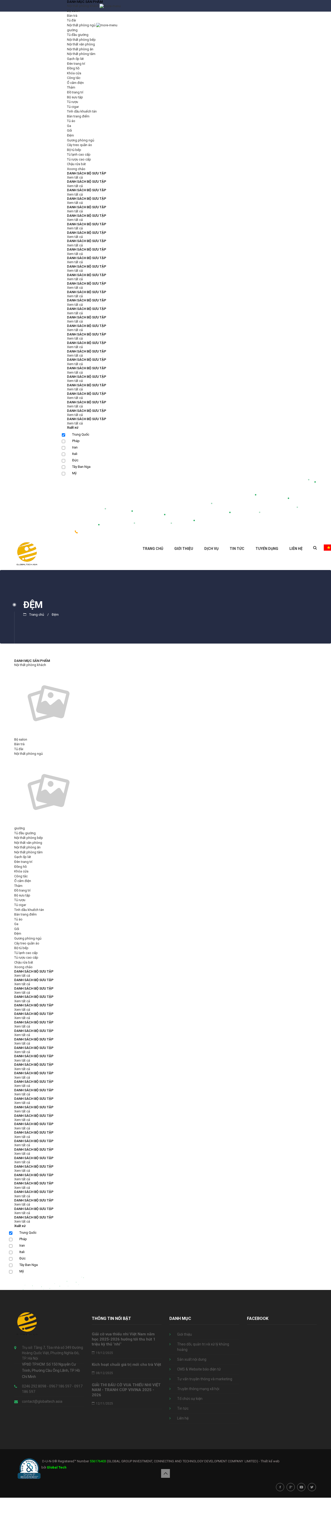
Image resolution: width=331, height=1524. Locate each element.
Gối (69, 130)
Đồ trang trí (75, 92)
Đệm (70, 135)
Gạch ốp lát (75, 59)
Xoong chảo (76, 169)
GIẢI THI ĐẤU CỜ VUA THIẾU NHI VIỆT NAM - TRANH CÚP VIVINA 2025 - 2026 (126, 1390)
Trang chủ (152, 549)
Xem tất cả (75, 177)
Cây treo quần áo (79, 145)
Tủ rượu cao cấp (79, 159)
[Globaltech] (27, 553)
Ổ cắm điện (75, 83)
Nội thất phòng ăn (80, 49)
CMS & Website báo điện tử (199, 1369)
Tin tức (237, 549)
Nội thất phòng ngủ (81, 25)
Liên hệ (296, 549)
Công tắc (73, 78)
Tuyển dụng (266, 549)
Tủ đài (71, 20)
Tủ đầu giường (77, 35)
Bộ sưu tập (75, 97)
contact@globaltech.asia (42, 1401)
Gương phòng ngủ (80, 140)
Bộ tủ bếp (74, 150)
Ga (69, 126)
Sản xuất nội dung (191, 1359)
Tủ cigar (73, 107)
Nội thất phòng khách (83, 6)
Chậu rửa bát (76, 164)
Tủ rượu (72, 102)
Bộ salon (73, 11)
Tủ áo (71, 121)
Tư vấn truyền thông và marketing (204, 1379)
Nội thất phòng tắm (81, 54)
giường (72, 30)
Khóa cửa (74, 73)
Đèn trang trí (76, 64)
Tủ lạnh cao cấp (79, 154)
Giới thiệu (183, 549)
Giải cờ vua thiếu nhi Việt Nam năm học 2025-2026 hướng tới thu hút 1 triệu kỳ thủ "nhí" (123, 1339)
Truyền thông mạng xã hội (198, 1389)
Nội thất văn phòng (81, 44)
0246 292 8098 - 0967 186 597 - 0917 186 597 (123, 532)
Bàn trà (72, 16)
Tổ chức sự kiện (189, 1399)
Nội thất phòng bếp (81, 40)
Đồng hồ (73, 68)
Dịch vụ (211, 549)
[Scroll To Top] (165, 1473)
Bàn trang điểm (78, 116)
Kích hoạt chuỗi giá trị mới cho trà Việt (126, 1364)
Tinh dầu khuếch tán (82, 111)
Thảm (71, 87)
